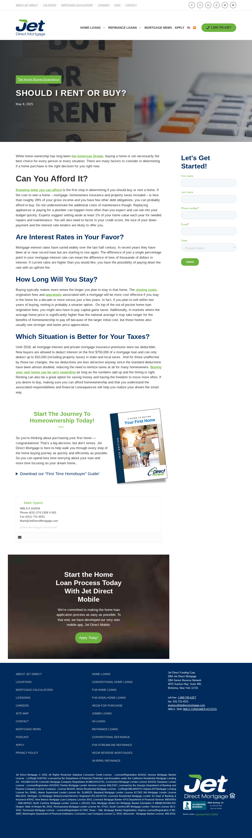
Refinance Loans (122, 27)
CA (213, 814)
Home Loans (90, 27)
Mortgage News (158, 27)
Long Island (200, 814)
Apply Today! (88, 638)
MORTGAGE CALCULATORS (77, 5)
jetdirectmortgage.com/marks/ (38, 527)
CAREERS (103, 5)
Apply (179, 27)
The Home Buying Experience (38, 79)
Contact (131, 5)
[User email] (19, 538)
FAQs (117, 5)
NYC (208, 814)
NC (216, 814)
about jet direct (27, 5)
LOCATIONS (49, 5)
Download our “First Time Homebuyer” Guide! (59, 474)
